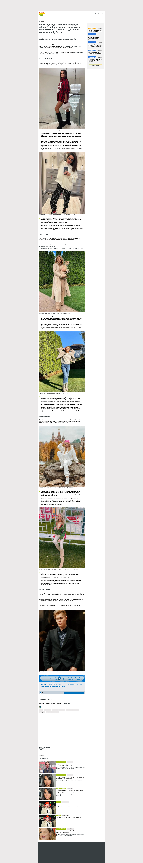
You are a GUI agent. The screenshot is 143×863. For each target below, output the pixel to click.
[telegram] (99, 14)
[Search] (95, 14)
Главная (42, 21)
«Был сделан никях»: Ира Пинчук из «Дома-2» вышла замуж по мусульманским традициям (69, 791)
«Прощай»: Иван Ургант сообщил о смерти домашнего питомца (95, 53)
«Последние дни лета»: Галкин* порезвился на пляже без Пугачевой (95, 60)
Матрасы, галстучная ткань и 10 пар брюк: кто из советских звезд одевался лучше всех (69, 818)
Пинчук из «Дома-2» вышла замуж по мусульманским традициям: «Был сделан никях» (70, 778)
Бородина (48, 707)
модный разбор (42, 712)
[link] (62, 98)
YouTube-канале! (66, 703)
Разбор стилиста (55, 712)
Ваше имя (41, 748)
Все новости (95, 65)
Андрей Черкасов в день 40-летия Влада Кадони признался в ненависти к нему (68, 764)
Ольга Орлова (48, 712)
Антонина (43, 707)
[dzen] (103, 14)
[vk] (97, 14)
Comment (41, 749)
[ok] (101, 14)
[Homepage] (42, 14)
